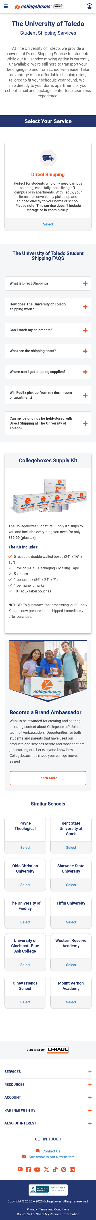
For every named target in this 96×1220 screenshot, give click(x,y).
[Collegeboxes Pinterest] (65, 1169)
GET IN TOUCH (48, 1139)
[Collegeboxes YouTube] (39, 1169)
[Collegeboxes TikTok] (57, 1169)
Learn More (48, 778)
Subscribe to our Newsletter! (51, 1157)
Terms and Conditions (54, 1209)
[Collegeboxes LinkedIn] (74, 1169)
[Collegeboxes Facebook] (30, 1169)
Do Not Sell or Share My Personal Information (48, 1214)
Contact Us (51, 1151)
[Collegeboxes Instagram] (22, 1169)
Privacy (32, 1209)
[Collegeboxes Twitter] (48, 1169)
